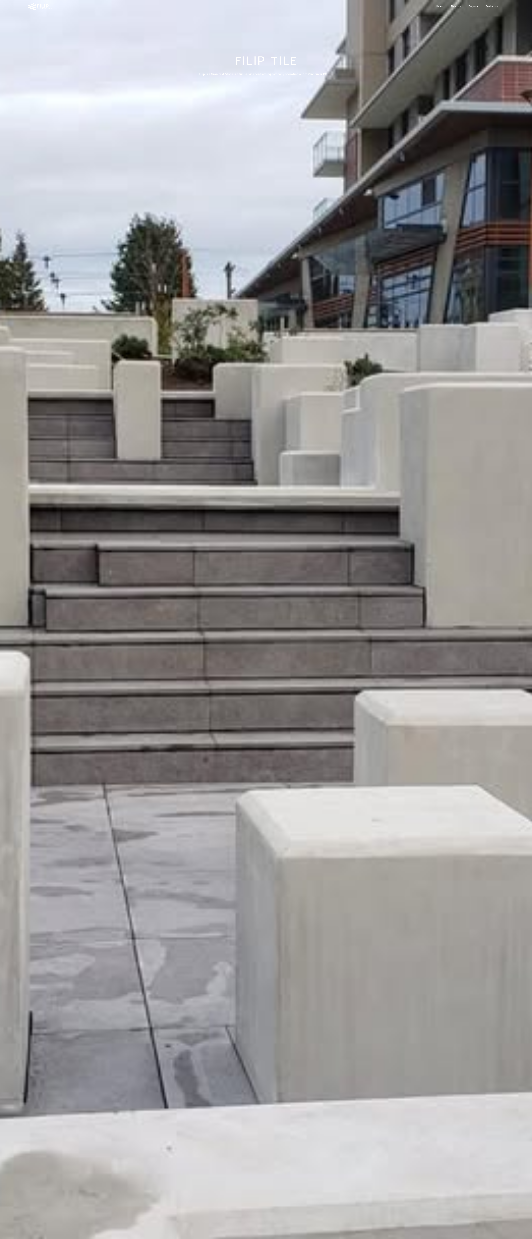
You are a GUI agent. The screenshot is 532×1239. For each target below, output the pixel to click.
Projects (473, 6)
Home (439, 6)
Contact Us (492, 6)
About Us (456, 6)
